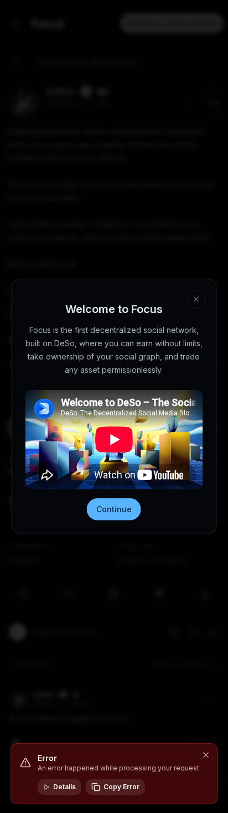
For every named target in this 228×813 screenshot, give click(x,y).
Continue (114, 509)
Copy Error (121, 787)
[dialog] (114, 773)
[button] (206, 755)
